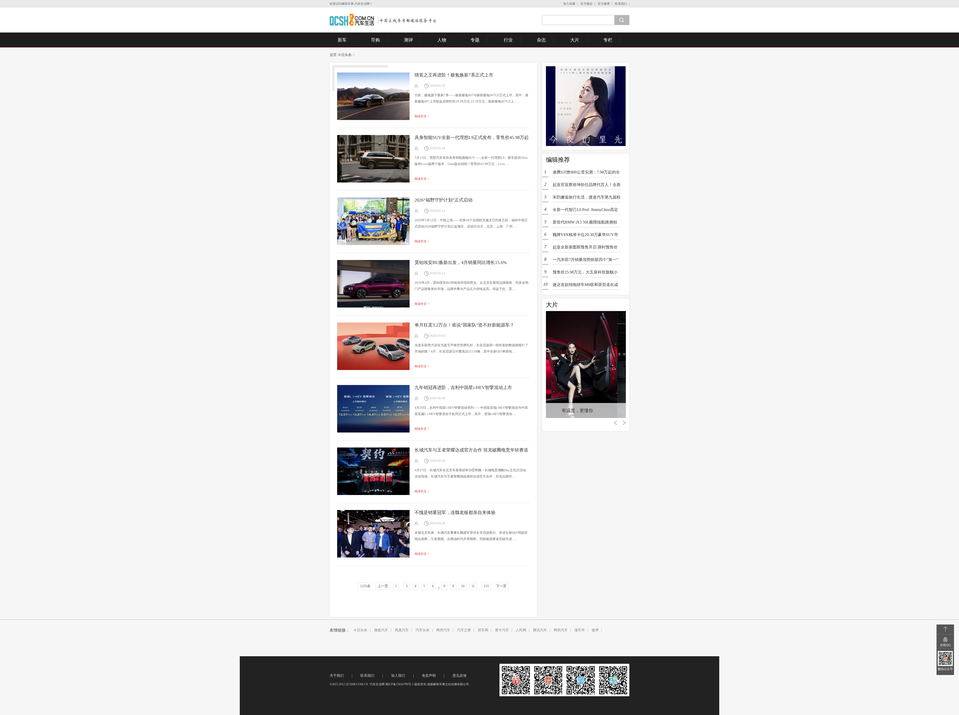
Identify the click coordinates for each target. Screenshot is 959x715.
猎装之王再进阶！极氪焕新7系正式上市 (454, 75)
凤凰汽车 (402, 630)
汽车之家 (464, 630)
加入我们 (398, 676)
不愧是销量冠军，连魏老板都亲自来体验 (455, 512)
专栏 (607, 40)
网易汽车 (443, 630)
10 (463, 586)
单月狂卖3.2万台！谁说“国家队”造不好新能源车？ (464, 325)
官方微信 (586, 4)
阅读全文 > (422, 116)
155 (486, 586)
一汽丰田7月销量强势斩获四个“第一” (585, 260)
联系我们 (621, 4)
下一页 (501, 586)
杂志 (541, 40)
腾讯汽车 (540, 630)
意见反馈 (460, 676)
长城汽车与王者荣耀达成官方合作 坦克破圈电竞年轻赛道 (471, 450)
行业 (508, 40)
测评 (408, 40)
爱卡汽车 (502, 630)
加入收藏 (569, 4)
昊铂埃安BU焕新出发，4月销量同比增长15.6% (461, 262)
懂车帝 (579, 630)
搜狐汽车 (381, 630)
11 (473, 586)
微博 (595, 630)
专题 (475, 40)
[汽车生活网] (383, 20)
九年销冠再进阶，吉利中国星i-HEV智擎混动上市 (463, 387)
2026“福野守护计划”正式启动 (444, 200)
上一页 (383, 586)
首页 (333, 55)
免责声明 (429, 676)
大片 (574, 40)
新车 (342, 40)
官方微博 (604, 4)
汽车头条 (423, 630)
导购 (375, 40)
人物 (441, 40)
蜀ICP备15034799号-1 (399, 684)
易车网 (483, 630)
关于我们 (337, 676)
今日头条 (345, 55)
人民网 (521, 630)
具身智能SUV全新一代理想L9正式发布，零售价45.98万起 (472, 137)
